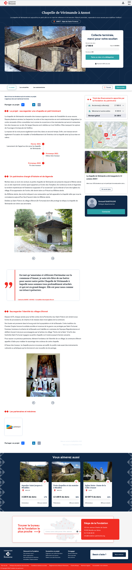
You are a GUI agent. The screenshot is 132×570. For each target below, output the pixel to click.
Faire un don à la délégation (102, 57)
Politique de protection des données (19, 565)
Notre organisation (28, 555)
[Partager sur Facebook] (23, 104)
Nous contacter (119, 554)
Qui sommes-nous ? (28, 553)
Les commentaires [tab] (39, 87)
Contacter (106, 212)
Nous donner (71, 557)
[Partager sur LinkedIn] (34, 104)
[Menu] (129, 2)
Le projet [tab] (12, 87)
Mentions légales (85, 565)
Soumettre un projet (53, 551)
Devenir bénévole (72, 553)
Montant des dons (90, 43)
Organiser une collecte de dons (54, 553)
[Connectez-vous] (123, 3)
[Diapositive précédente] (33, 258)
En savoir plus (106, 189)
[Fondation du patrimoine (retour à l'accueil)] (9, 3)
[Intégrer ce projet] (39, 104)
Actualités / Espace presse (30, 559)
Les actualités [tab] (24, 87)
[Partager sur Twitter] (28, 104)
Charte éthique (75, 565)
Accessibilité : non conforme (100, 565)
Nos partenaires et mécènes (30, 557)
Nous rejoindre (72, 555)
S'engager (71, 551)
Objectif (114, 45)
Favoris (108, 87)
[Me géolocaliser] (77, 531)
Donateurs (89, 52)
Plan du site (4, 565)
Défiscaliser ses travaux (52, 555)
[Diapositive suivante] (52, 258)
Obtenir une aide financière (53, 557)
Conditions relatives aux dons (39, 565)
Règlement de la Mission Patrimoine (58, 565)
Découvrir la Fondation (31, 551)
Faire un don (121, 87)
